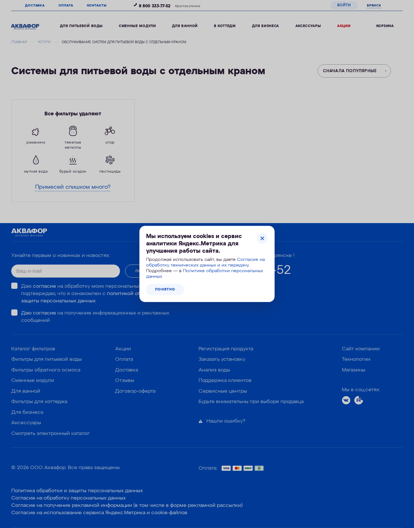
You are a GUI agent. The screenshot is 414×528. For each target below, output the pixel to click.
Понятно (165, 289)
